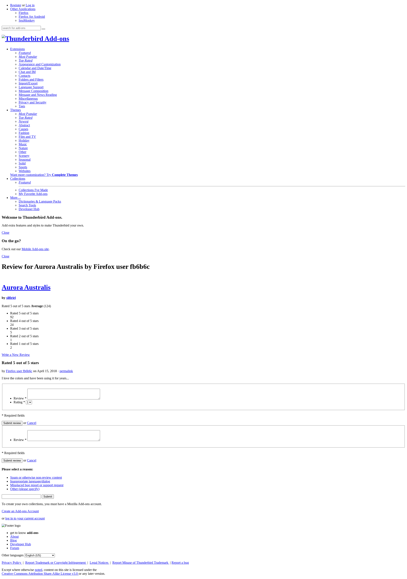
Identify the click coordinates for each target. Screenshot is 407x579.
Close (5, 232)
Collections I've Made (33, 190)
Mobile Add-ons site (35, 249)
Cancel (31, 423)
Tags (22, 106)
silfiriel (11, 298)
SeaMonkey (27, 20)
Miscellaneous (28, 98)
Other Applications (22, 9)
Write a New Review (16, 355)
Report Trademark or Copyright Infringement (55, 562)
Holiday (24, 140)
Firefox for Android (32, 16)
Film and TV (27, 136)
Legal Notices (99, 562)
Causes (23, 129)
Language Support (31, 87)
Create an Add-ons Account (20, 511)
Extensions (17, 49)
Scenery (24, 156)
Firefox (23, 13)
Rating (19, 402)
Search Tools (27, 205)
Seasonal (25, 159)
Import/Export (28, 83)
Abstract (24, 125)
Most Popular (28, 56)
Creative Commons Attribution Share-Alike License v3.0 (40, 573)
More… (15, 197)
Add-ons (56, 38)
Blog (13, 540)
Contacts (24, 75)
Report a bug (180, 562)
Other (22, 152)
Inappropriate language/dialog (30, 481)
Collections (17, 178)
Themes (15, 110)
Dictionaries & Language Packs (40, 201)
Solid (22, 163)
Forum (14, 548)
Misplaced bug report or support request (36, 485)
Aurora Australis (26, 287)
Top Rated (25, 60)
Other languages (13, 555)
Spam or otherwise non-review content (36, 477)
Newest (23, 121)
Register (15, 5)
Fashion (24, 133)
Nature (23, 148)
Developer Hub (29, 209)
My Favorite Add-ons (33, 194)
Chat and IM (27, 72)
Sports (23, 167)
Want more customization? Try (44, 175)
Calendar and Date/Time (35, 68)
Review (20, 398)
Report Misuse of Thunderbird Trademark (140, 562)
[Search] (43, 29)
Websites (25, 171)
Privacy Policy (12, 562)
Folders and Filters (31, 79)
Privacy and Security (32, 102)
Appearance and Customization (40, 64)
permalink (66, 371)
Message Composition (33, 91)
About (14, 536)
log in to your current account (25, 518)
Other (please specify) (24, 489)
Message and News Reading (38, 95)
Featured (25, 53)
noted (38, 570)
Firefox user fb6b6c (19, 371)
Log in (30, 5)
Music (23, 144)
